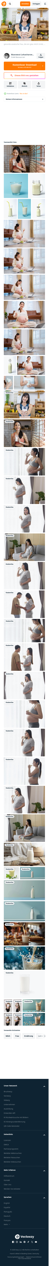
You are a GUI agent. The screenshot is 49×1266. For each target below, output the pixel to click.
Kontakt (7, 1251)
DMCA (6, 1215)
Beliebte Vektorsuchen (13, 1224)
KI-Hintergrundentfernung (14, 1192)
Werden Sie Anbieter (12, 1259)
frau (17, 1107)
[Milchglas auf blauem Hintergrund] (16, 184)
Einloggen (36, 4)
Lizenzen (7, 1211)
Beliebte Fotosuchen (12, 1228)
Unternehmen (9, 1175)
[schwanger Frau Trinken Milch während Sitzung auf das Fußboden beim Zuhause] (24, 258)
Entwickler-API (9, 1184)
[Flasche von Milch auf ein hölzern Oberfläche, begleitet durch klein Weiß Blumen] (24, 898)
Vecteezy (7, 1166)
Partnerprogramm (11, 1219)
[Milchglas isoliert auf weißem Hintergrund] (12, 210)
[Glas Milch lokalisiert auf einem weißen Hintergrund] (24, 1041)
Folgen (40, 57)
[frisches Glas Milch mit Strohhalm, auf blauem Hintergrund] (10, 233)
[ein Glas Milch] (11, 917)
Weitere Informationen (14, 98)
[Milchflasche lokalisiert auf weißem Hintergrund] (27, 208)
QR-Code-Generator (12, 1197)
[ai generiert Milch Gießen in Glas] (15, 1076)
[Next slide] (39, 1107)
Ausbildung (8, 1179)
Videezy (7, 1171)
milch (8, 1107)
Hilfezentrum (9, 1247)
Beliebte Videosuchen (12, 1232)
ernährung (28, 1107)
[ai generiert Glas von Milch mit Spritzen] (24, 1015)
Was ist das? (24, 94)
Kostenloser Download (25, 65)
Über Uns (7, 1255)
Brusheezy (8, 1162)
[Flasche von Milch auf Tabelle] (16, 930)
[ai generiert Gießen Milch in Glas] (24, 991)
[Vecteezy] (3, 3)
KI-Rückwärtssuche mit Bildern (16, 1188)
